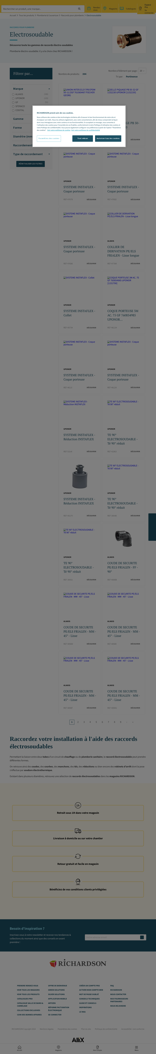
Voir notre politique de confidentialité (85, 130)
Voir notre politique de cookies (58, 130)
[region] (79, 126)
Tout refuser (82, 138)
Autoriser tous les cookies (108, 138)
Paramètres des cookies (49, 138)
